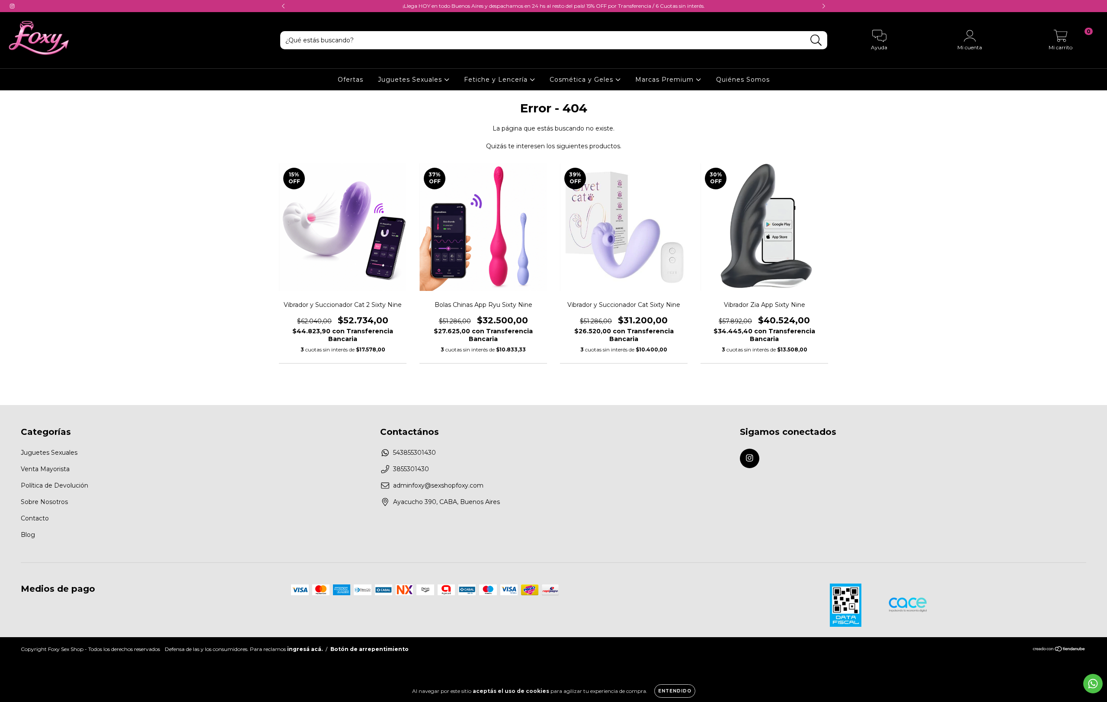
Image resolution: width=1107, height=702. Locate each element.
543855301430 (414, 452)
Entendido (674, 691)
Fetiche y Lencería (497, 79)
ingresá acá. (305, 649)
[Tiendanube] (1059, 649)
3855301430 (411, 469)
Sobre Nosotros (44, 502)
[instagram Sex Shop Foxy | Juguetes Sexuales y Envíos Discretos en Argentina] (12, 6)
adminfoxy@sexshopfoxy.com (438, 485)
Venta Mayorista (45, 469)
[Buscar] (816, 40)
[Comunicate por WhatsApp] (1093, 683)
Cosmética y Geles (582, 79)
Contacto (35, 518)
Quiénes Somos (743, 79)
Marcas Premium (665, 79)
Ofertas (350, 79)
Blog (28, 535)
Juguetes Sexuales (411, 79)
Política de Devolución (54, 485)
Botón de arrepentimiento (369, 649)
